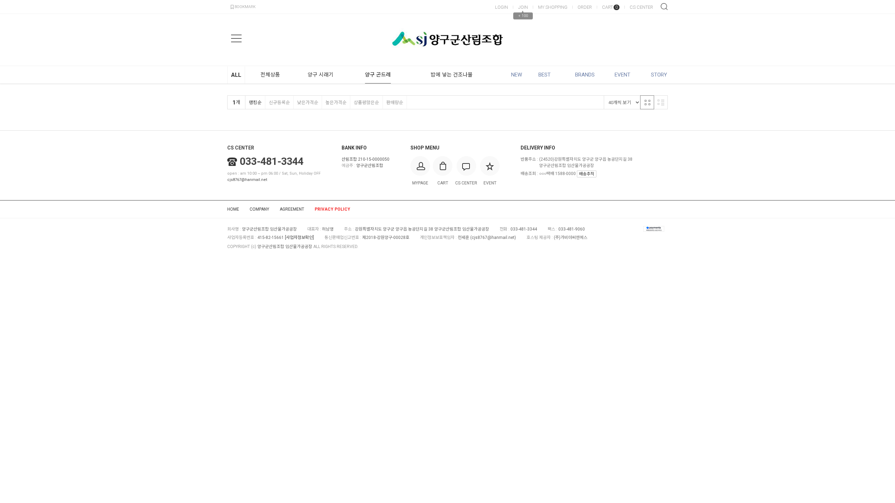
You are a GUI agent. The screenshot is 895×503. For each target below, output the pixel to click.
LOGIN (501, 7)
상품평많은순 (366, 102)
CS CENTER (641, 7)
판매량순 (394, 102)
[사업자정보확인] (299, 237)
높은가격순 (335, 102)
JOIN (523, 7)
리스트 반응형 (661, 102)
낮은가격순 (307, 102)
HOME (233, 209)
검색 (664, 6)
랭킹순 (255, 102)
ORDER (585, 7)
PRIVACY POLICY (332, 209)
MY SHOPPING (552, 7)
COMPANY (259, 209)
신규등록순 (279, 102)
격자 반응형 (647, 102)
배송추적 (586, 174)
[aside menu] (236, 38)
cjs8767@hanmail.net (247, 179)
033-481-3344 (271, 161)
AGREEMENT (292, 209)
